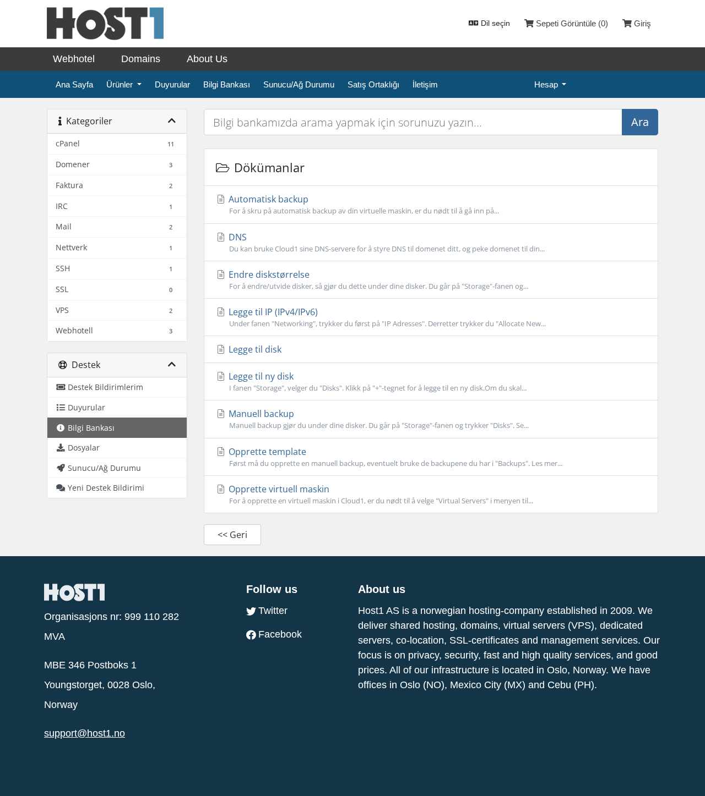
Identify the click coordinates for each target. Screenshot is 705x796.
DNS (385, 242)
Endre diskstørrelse (377, 279)
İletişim (425, 84)
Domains (140, 58)
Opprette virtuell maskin (379, 494)
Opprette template (394, 457)
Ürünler (120, 84)
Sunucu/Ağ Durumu (298, 84)
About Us (207, 58)
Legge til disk (253, 349)
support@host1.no (84, 733)
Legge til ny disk (376, 381)
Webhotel (74, 58)
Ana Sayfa (74, 84)
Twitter (273, 610)
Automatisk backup (362, 204)
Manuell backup (377, 419)
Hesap (547, 84)
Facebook (280, 634)
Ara (640, 121)
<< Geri (232, 535)
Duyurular (172, 84)
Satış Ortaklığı (373, 84)
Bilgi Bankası (226, 84)
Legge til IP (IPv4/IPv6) (386, 317)
